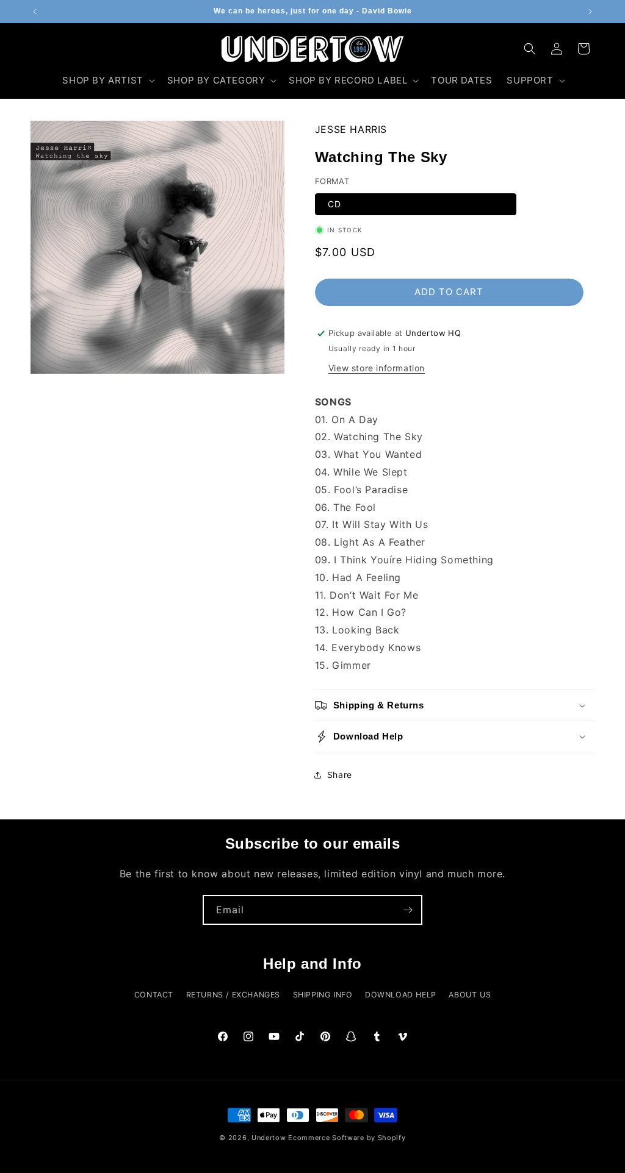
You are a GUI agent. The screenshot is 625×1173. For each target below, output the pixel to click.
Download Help (400, 994)
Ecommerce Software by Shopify (346, 1137)
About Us (470, 994)
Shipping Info (323, 994)
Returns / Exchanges (233, 994)
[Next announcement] (590, 11)
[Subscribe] (407, 910)
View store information (376, 368)
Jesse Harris (351, 129)
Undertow (268, 1137)
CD (334, 204)
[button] (107, 80)
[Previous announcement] (34, 11)
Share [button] (339, 774)
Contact (153, 994)
